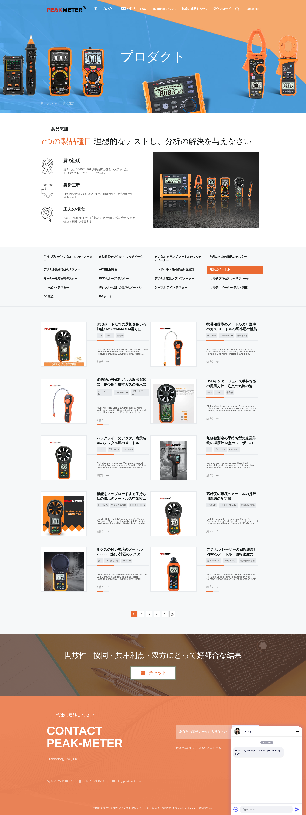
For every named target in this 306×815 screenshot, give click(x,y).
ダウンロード (222, 8)
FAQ (143, 8)
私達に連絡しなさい (195, 8)
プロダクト (109, 8)
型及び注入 (128, 8)
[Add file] (235, 809)
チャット (157, 673)
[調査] (237, 9)
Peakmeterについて (164, 8)
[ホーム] (66, 9)
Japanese (253, 8)
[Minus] (297, 731)
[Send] (297, 809)
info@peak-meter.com (129, 781)
